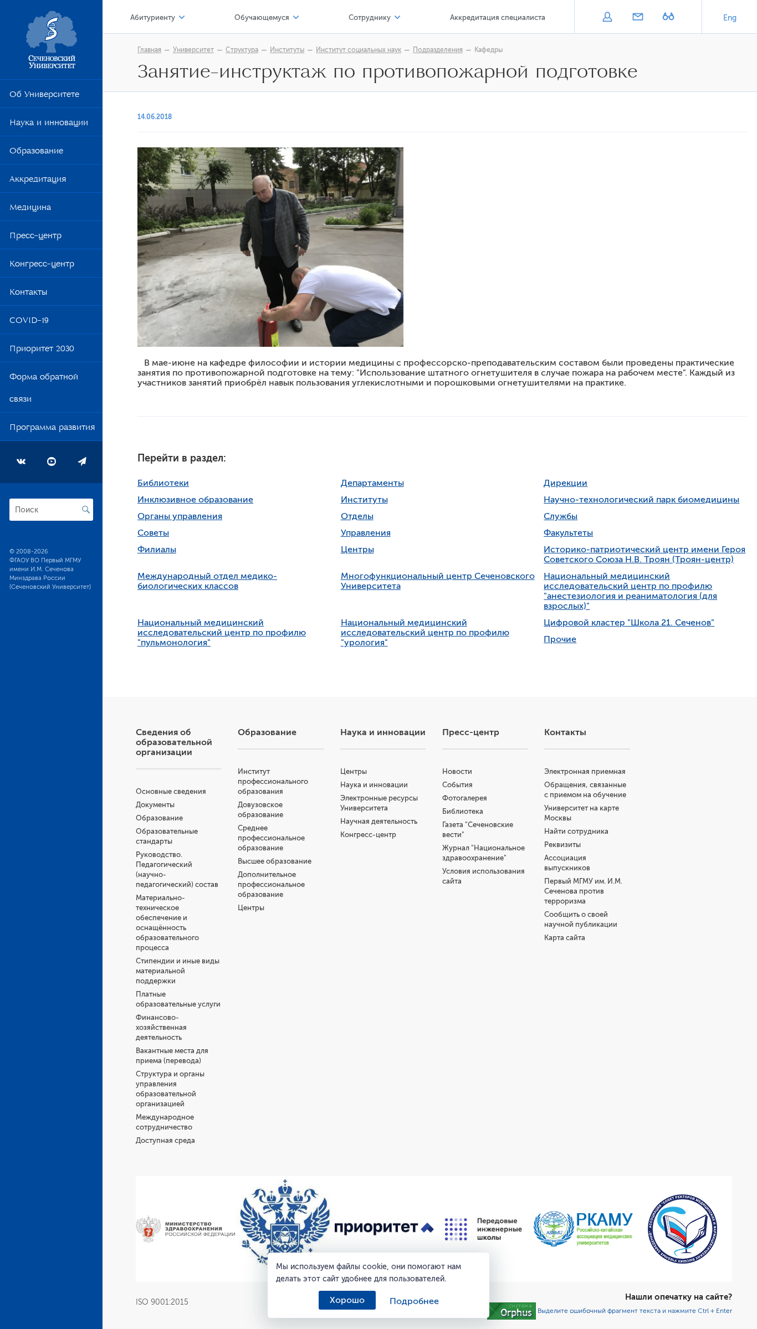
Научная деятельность (378, 821)
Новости (457, 771)
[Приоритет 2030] (384, 1229)
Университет (193, 50)
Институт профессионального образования (273, 781)
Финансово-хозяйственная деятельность (161, 1027)
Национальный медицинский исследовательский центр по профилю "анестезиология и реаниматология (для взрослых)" (630, 591)
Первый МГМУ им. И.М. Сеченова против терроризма (583, 891)
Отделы (357, 516)
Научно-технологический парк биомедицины (641, 500)
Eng (729, 18)
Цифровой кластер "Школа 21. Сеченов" (629, 623)
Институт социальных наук (358, 50)
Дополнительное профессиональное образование (271, 884)
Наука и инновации (48, 124)
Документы (155, 805)
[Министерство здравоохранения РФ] (185, 1229)
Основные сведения (171, 791)
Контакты (28, 294)
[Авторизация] (607, 18)
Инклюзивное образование (195, 500)
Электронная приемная (585, 771)
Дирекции (565, 483)
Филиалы (156, 550)
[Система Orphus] (511, 1311)
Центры (357, 550)
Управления (366, 533)
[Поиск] (86, 510)
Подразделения (438, 50)
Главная (149, 50)
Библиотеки (163, 483)
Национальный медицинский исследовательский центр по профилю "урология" (425, 633)
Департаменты (372, 483)
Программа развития (52, 429)
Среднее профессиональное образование (271, 838)
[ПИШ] (483, 1229)
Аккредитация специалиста (497, 17)
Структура (242, 50)
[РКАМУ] (582, 1229)
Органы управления (179, 516)
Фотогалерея (464, 798)
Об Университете (44, 96)
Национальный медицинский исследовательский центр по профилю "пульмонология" (221, 633)
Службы (560, 516)
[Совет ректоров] (682, 1229)
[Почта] (637, 18)
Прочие (560, 639)
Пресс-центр (35, 237)
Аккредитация (37, 181)
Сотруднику (370, 17)
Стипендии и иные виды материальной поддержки (177, 971)
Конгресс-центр (41, 266)
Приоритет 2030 (41, 350)
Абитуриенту (152, 17)
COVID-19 (29, 322)
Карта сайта (564, 937)
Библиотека (462, 811)
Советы (153, 533)
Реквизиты (562, 844)
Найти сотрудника (576, 831)
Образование (36, 153)
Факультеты (568, 533)
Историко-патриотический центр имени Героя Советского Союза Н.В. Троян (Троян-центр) (644, 555)
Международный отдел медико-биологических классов (207, 581)
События (457, 785)
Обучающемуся (261, 17)
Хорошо (347, 1300)
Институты (287, 50)
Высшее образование (274, 861)
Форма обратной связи (43, 390)
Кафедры (488, 50)
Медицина (30, 209)
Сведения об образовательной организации (174, 742)
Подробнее (414, 1301)
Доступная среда (165, 1140)
